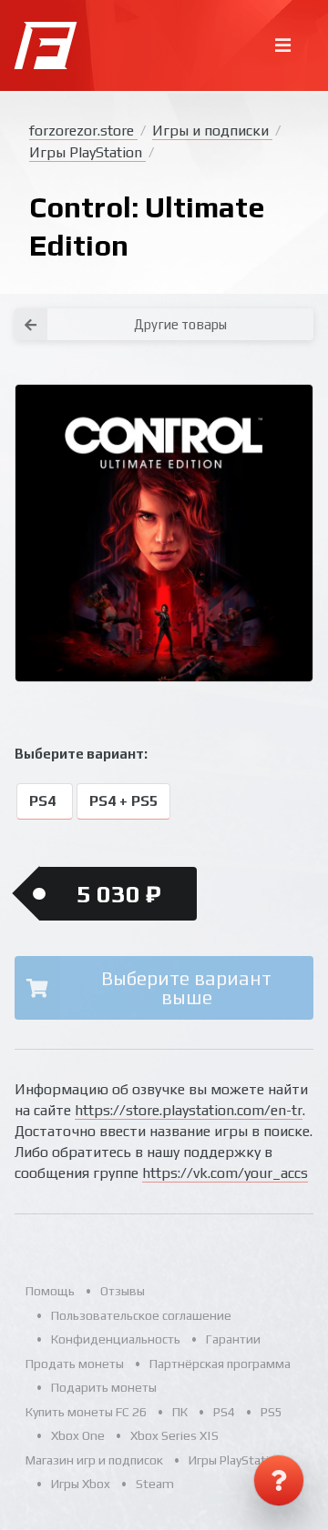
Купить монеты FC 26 (86, 1411)
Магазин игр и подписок (94, 1460)
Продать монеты (75, 1363)
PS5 (271, 1411)
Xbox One (78, 1435)
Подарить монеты (104, 1387)
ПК (180, 1411)
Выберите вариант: (81, 753)
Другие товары (180, 324)
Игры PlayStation (87, 152)
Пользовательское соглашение (141, 1315)
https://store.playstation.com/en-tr (188, 1110)
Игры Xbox (80, 1483)
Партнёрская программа (220, 1363)
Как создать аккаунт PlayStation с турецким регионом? (295, 299)
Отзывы (122, 1290)
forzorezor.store (83, 130)
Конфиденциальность (115, 1339)
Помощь (50, 1290)
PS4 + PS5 (123, 801)
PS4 (44, 801)
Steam (155, 1483)
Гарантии (233, 1339)
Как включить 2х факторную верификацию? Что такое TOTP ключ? (294, 310)
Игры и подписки (212, 130)
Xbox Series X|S (174, 1435)
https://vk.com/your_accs (225, 1173)
